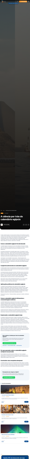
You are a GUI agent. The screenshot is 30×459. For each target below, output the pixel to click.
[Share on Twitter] (26, 225)
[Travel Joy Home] (4, 1)
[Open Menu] (28, 1)
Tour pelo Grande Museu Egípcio (8, 395)
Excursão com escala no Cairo (7, 414)
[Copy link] (28, 225)
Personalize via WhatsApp (8, 377)
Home (1, 210)
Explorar (26, 401)
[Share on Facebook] (24, 225)
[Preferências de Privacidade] (1, 454)
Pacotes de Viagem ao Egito (11, 345)
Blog (3, 210)
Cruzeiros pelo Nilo (19, 345)
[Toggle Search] (17, 1)
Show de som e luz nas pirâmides (8, 434)
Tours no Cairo (5, 345)
